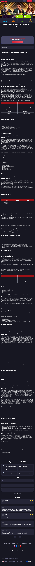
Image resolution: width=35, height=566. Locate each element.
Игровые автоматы (24, 543)
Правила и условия (11, 550)
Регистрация (13, 543)
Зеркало (5, 543)
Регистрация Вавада (17, 41)
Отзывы (30, 543)
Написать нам (4, 550)
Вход (9, 543)
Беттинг (18, 543)
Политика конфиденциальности (22, 550)
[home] (3, 1)
